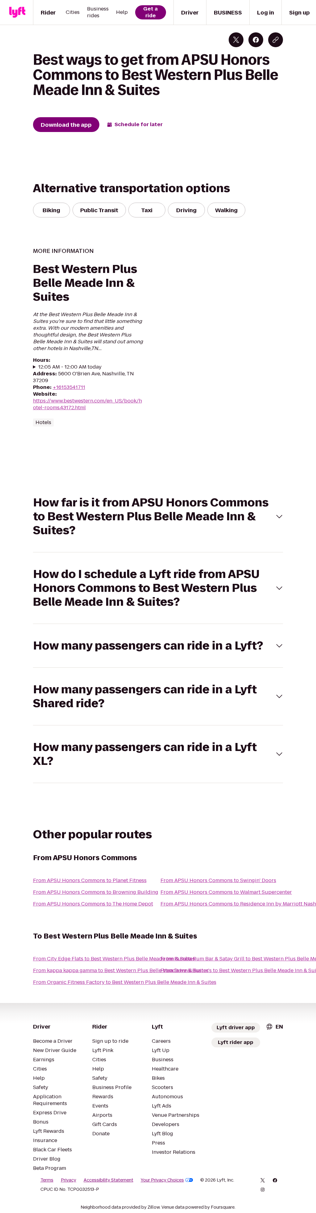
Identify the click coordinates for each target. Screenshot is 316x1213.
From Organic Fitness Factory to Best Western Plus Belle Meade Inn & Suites (124, 982)
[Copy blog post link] (275, 39)
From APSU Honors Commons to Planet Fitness (90, 880)
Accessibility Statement (108, 1180)
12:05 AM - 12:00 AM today (70, 367)
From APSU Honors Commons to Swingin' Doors (218, 880)
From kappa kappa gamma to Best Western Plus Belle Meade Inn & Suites (121, 970)
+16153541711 (69, 387)
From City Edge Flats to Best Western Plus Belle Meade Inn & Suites (114, 958)
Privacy (68, 1180)
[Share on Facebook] (255, 39)
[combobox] (274, 1026)
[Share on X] (236, 39)
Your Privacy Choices (162, 1180)
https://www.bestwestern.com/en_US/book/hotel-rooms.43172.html (87, 404)
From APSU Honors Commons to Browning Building (95, 892)
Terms (46, 1180)
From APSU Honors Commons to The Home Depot (93, 903)
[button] (158, 516)
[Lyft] (17, 12)
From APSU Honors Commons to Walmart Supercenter (226, 892)
